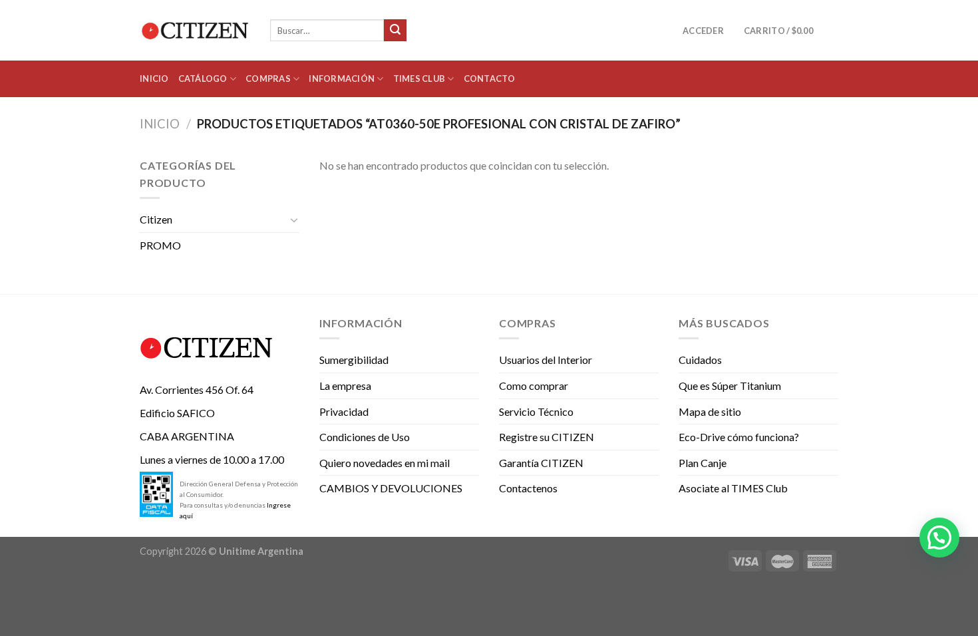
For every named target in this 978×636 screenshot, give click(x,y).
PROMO (160, 245)
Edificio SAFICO (177, 412)
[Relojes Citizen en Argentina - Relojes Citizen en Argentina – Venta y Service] (195, 31)
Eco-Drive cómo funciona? (739, 436)
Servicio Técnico (536, 411)
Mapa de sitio (710, 411)
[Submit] (395, 30)
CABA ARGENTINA (187, 436)
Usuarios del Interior (545, 359)
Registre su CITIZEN (546, 436)
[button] (939, 537)
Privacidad (344, 411)
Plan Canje (703, 462)
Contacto (490, 78)
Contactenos (528, 488)
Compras (268, 78)
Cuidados (700, 359)
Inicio (154, 78)
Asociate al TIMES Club (733, 488)
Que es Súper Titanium (730, 385)
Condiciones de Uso (364, 436)
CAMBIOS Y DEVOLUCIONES (390, 488)
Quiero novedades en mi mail (384, 462)
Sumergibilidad (354, 359)
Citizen (156, 219)
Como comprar (533, 385)
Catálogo (203, 78)
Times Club (419, 78)
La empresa (345, 385)
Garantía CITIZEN (541, 462)
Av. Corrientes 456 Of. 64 (196, 389)
